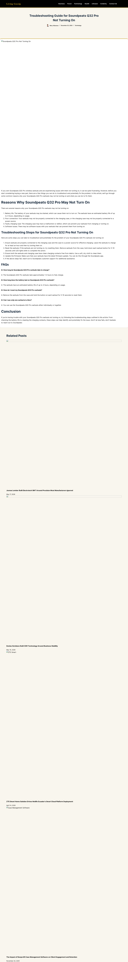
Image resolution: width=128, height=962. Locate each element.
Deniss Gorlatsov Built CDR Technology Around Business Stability (32, 646)
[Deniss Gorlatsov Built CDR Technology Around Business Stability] (64, 570)
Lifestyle (95, 3)
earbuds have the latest (46, 256)
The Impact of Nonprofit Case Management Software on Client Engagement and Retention (41, 957)
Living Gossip (13, 3)
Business (61, 3)
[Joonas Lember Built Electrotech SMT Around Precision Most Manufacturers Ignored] (64, 414)
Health (87, 3)
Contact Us (113, 3)
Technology (78, 3)
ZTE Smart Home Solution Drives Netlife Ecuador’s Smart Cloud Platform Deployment (39, 801)
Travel (69, 3)
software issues (35, 226)
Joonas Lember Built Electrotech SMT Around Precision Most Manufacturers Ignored (39, 490)
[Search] (121, 3)
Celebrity (103, 3)
